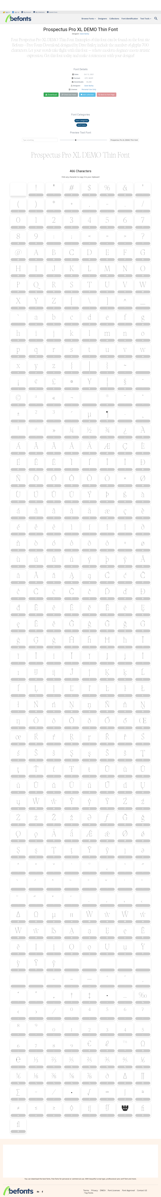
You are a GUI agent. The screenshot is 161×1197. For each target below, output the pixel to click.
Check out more (70, 94)
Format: (77, 78)
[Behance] (38, 1191)
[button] (156, 19)
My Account (27, 12)
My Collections (40, 12)
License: (74, 89)
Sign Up (15, 12)
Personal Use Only (89, 89)
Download (52, 94)
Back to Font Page (108, 94)
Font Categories (82, 120)
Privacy (94, 1190)
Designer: (76, 86)
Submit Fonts (53, 12)
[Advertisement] (80, 1161)
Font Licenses (114, 1190)
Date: (76, 74)
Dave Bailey (84, 34)
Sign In (6, 12)
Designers (102, 18)
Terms (86, 1190)
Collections (114, 18)
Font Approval (128, 1190)
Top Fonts (88, 1193)
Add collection (88, 94)
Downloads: (79, 82)
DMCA (102, 1190)
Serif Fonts (82, 125)
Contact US (142, 1190)
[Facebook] (42, 1191)
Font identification (130, 18)
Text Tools (144, 18)
